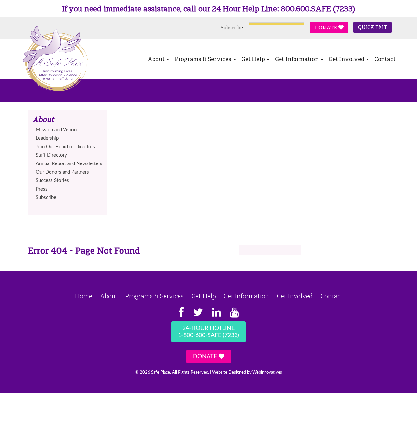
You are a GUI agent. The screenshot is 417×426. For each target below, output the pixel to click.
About (157, 59)
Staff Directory (51, 155)
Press (42, 189)
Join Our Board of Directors (65, 146)
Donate (326, 27)
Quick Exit (372, 27)
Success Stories (52, 180)
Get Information (297, 59)
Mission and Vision (56, 129)
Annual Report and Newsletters (69, 163)
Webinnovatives (267, 372)
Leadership (47, 138)
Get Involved (347, 59)
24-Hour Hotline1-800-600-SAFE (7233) (208, 331)
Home (83, 296)
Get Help (253, 59)
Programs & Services (204, 59)
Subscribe (232, 28)
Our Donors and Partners (62, 172)
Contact (384, 59)
